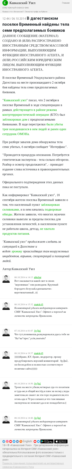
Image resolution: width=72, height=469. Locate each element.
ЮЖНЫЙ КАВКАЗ (15, 8)
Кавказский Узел (22, 2)
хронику (17, 251)
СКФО (4, 8)
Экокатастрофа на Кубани (36, 12)
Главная (66, 3)
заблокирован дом (14, 119)
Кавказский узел (15, 100)
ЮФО (27, 8)
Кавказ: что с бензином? (12, 12)
